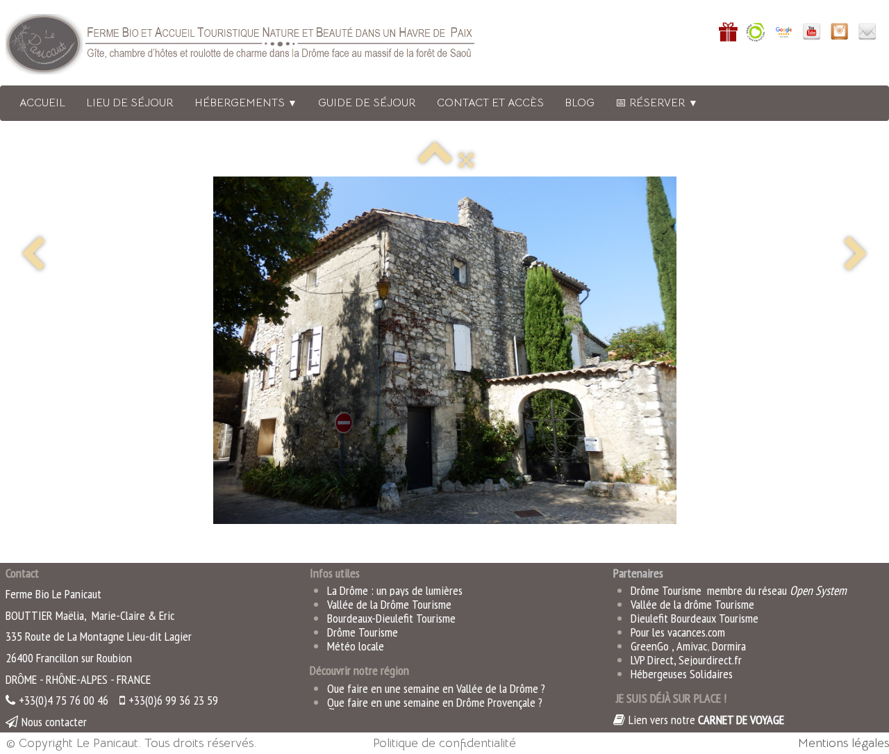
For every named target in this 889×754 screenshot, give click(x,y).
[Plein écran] (466, 159)
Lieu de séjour (130, 103)
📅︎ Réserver (656, 103)
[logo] (259, 47)
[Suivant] (856, 255)
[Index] (435, 159)
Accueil (42, 103)
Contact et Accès (490, 103)
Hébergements (245, 103)
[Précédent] (33, 255)
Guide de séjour (367, 103)
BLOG (580, 103)
